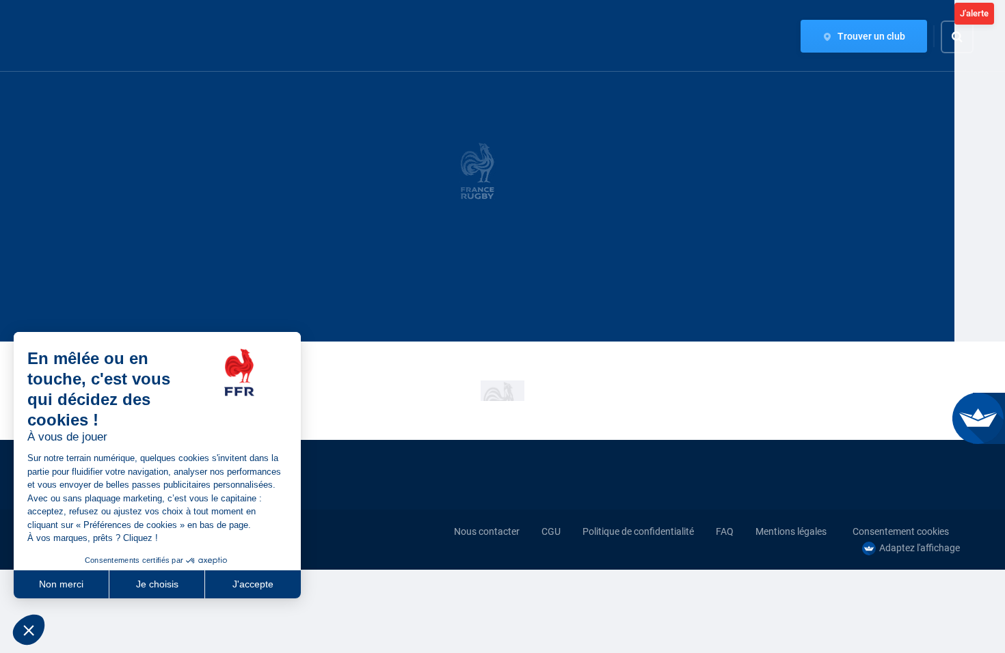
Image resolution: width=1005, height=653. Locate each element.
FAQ (725, 531)
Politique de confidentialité (638, 531)
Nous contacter (487, 531)
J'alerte (974, 13)
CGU (551, 531)
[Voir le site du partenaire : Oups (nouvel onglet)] (502, 391)
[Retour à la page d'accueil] (61, 36)
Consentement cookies (901, 531)
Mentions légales (791, 531)
